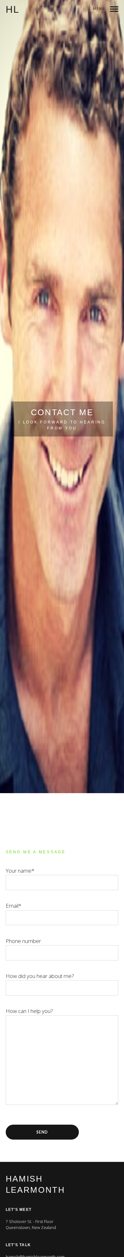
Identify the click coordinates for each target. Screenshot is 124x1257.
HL (13, 9)
